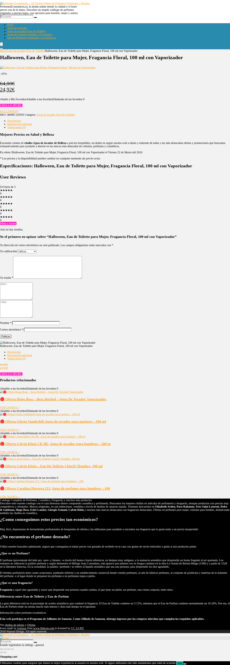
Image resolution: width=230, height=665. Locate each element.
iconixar (21, 628)
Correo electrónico (11, 329)
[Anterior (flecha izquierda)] (1, 652)
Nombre (6, 322)
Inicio (10, 24)
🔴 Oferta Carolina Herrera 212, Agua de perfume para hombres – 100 (55, 488)
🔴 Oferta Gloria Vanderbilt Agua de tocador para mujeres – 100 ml (53, 421)
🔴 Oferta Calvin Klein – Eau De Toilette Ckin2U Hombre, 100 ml (51, 466)
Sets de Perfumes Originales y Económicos (31, 37)
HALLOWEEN (9, 111)
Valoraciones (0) (16, 127)
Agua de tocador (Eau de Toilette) (26, 31)
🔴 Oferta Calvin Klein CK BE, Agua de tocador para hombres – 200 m (55, 444)
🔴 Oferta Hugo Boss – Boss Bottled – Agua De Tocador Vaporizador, (53, 399)
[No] (184, 663)
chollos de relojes (14, 624)
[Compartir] (8, 649)
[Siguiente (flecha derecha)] (5, 652)
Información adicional (19, 124)
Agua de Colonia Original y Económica (29, 34)
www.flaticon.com (43, 628)
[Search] (1, 48)
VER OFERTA (10, 407)
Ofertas (31, 624)
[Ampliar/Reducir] (1, 649)
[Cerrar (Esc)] (12, 649)
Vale (180, 663)
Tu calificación (8, 251)
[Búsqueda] (35, 17)
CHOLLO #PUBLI (11, 105)
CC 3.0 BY (77, 628)
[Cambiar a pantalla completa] (5, 649)
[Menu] (1, 44)
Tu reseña (6, 277)
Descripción (14, 120)
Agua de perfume (17, 28)
